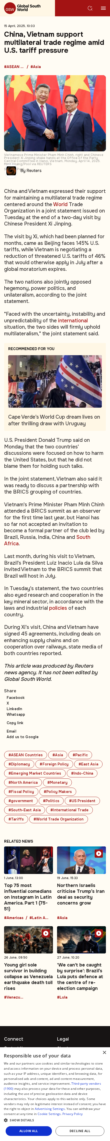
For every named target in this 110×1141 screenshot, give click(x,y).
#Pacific (80, 755)
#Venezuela (14, 998)
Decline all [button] (80, 1131)
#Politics (51, 801)
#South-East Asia (24, 810)
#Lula (62, 998)
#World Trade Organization (59, 819)
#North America (23, 782)
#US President (82, 801)
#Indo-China (82, 773)
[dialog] (55, 1094)
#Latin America (39, 918)
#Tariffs (16, 819)
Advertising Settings (50, 1109)
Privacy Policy (72, 1114)
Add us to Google (23, 737)
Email (11, 731)
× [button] (104, 1053)
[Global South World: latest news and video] (27, 8)
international (73, 320)
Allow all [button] (28, 1131)
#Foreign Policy (54, 764)
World (60, 204)
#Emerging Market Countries (34, 773)
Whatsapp (16, 714)
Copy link (15, 723)
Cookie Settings (49, 1114)
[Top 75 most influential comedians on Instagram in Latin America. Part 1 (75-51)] (28, 883)
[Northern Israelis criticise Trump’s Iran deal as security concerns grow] (81, 883)
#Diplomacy (19, 764)
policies (58, 608)
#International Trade (69, 810)
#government (20, 801)
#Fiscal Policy (21, 791)
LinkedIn (14, 709)
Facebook (16, 697)
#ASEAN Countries (14, 67)
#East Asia (88, 764)
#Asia (35, 67)
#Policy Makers (58, 791)
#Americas (14, 918)
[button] (55, 1120)
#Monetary (57, 782)
